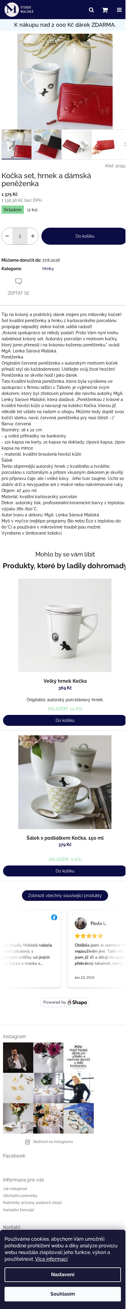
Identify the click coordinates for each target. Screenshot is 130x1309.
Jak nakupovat (15, 1189)
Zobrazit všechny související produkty (65, 895)
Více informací (51, 1259)
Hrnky (48, 268)
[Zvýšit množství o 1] (33, 236)
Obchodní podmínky (20, 1196)
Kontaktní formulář (18, 1210)
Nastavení (62, 1274)
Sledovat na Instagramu (53, 1142)
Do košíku (85, 236)
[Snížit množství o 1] (7, 236)
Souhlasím (62, 1294)
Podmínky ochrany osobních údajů (32, 1203)
